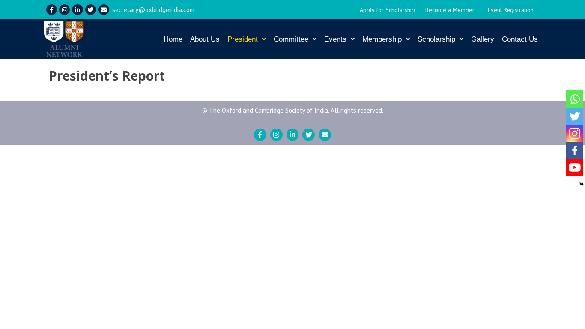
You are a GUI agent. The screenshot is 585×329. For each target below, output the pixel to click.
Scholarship (436, 39)
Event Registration (511, 10)
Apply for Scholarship (387, 10)
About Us (205, 39)
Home (173, 39)
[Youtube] (574, 167)
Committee (291, 39)
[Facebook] (574, 150)
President (242, 39)
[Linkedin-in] (77, 9)
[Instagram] (64, 9)
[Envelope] (103, 9)
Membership (382, 39)
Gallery (482, 39)
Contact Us (520, 39)
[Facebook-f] (51, 9)
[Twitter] (90, 9)
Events (335, 39)
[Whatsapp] (574, 99)
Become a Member (450, 10)
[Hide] (581, 184)
